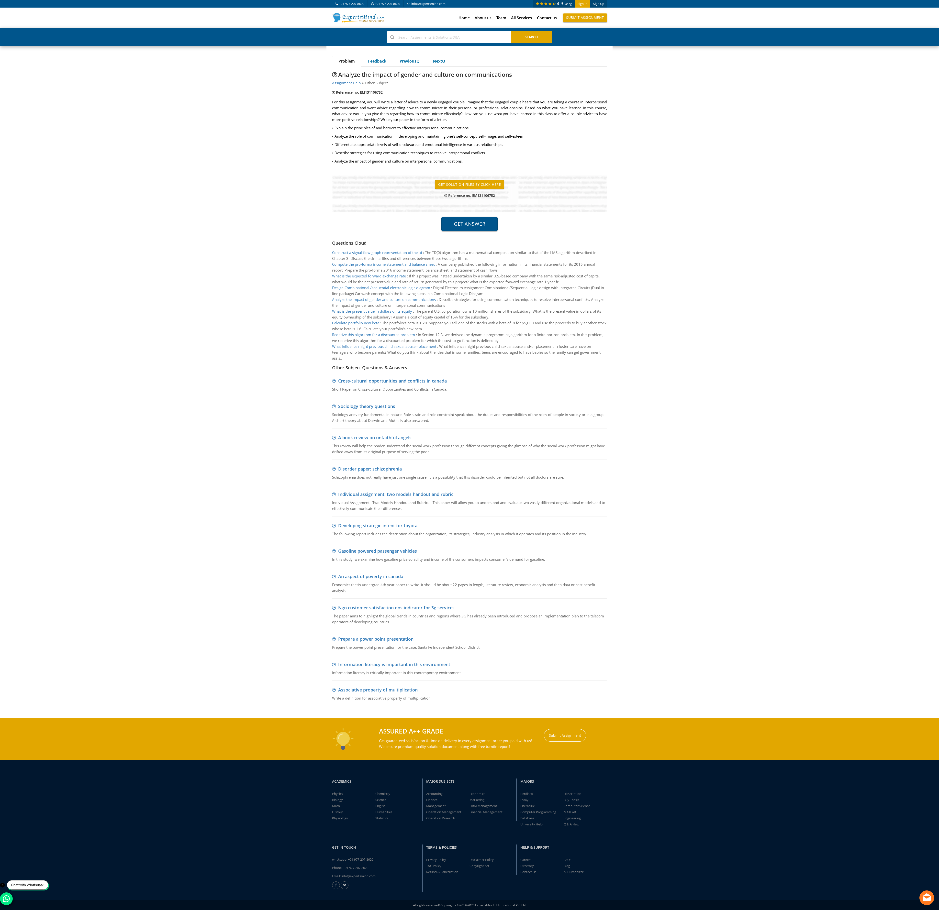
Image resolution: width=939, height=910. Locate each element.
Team (501, 18)
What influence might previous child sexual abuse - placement (384, 346)
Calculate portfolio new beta (355, 322)
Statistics (381, 818)
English (380, 806)
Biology (337, 800)
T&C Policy (433, 866)
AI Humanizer (573, 872)
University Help (531, 824)
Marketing (477, 800)
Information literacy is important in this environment (394, 664)
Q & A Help (571, 824)
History (337, 812)
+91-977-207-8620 (351, 3)
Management (436, 806)
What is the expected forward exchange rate (369, 276)
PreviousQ (410, 61)
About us (483, 18)
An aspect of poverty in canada (370, 576)
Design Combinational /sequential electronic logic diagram (381, 287)
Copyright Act (479, 866)
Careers (525, 859)
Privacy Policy (436, 859)
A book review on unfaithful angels (375, 437)
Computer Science (577, 806)
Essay (524, 800)
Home (464, 18)
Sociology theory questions (366, 406)
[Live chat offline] (926, 897)
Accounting (434, 793)
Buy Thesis (571, 800)
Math (336, 806)
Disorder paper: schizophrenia (370, 469)
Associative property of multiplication (378, 690)
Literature (527, 806)
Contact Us (528, 872)
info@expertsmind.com (428, 3)
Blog (567, 866)
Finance (431, 800)
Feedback (377, 61)
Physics (337, 793)
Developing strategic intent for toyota (377, 525)
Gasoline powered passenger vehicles (377, 551)
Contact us (547, 18)
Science (380, 800)
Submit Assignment (585, 17)
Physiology (340, 818)
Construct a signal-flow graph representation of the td (377, 252)
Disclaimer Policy (482, 859)
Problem (346, 61)
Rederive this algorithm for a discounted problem (373, 334)
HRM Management (483, 806)
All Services (521, 18)
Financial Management (486, 812)
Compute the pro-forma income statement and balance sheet (383, 264)
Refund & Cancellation (442, 872)
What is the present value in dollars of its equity (372, 311)
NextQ (439, 61)
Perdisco (526, 793)
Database (527, 818)
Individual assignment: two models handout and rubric (395, 494)
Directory (527, 866)
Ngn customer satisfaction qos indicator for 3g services (396, 608)
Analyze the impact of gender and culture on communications (384, 299)
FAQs (567, 859)
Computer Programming (538, 812)
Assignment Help (346, 82)
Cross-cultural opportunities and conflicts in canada (392, 381)
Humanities (383, 812)
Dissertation (572, 793)
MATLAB (570, 812)
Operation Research (440, 818)
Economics (477, 793)
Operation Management (443, 812)
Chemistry (382, 793)
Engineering (572, 818)
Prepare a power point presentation (376, 639)
